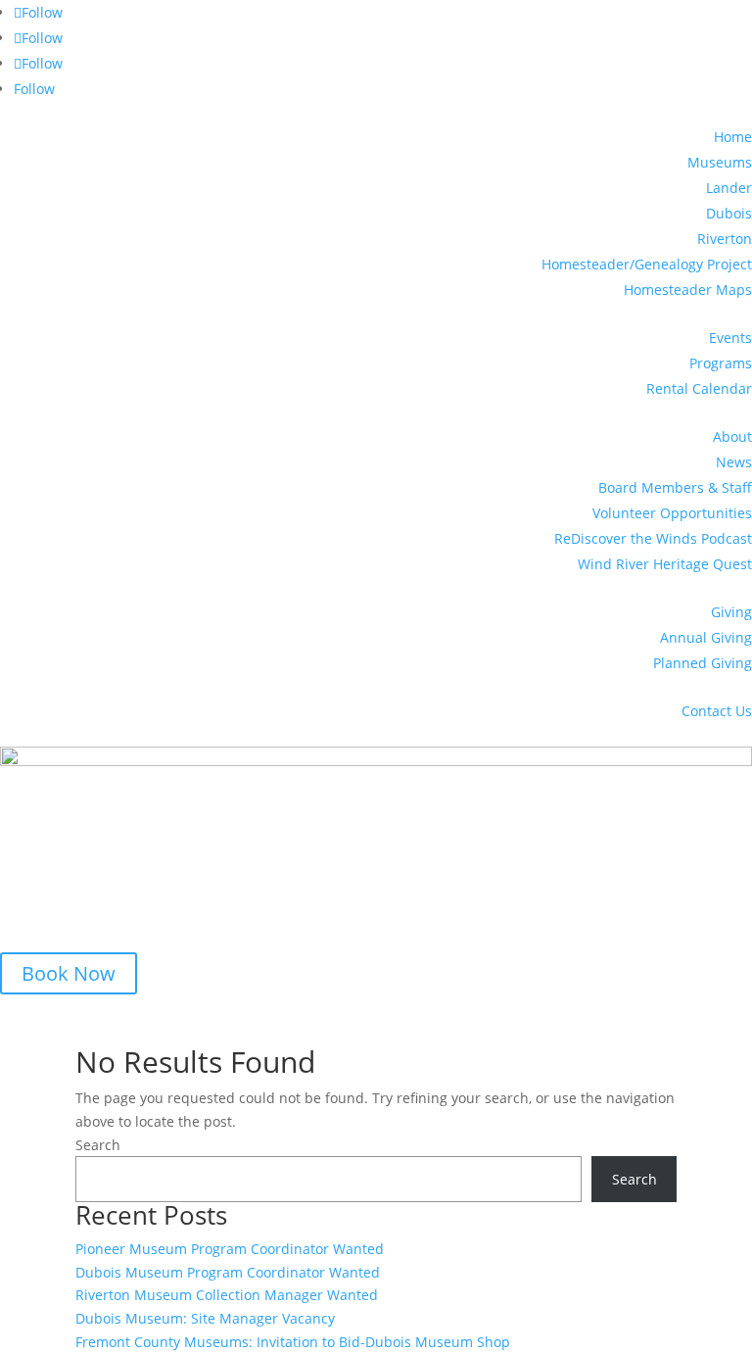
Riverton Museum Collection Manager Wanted (226, 1294)
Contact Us (717, 710)
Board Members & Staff (675, 487)
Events (730, 337)
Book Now (69, 973)
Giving (731, 612)
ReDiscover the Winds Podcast (653, 538)
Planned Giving (702, 662)
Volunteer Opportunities (672, 513)
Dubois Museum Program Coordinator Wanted (227, 1272)
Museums (719, 162)
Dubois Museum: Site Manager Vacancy (205, 1318)
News (734, 462)
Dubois (729, 213)
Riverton (724, 238)
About (732, 436)
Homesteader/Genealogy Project (646, 264)
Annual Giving (706, 637)
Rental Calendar (699, 388)
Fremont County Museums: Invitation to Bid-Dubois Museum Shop (292, 1341)
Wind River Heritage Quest (665, 564)
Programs (720, 363)
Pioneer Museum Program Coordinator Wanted (229, 1248)
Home (733, 136)
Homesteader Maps (688, 289)
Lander (729, 187)
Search (97, 1145)
